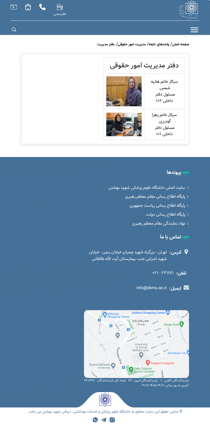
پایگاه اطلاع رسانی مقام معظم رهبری (155, 196)
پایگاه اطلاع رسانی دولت (165, 214)
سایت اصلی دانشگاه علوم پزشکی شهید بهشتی (146, 187)
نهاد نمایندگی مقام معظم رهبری (158, 223)
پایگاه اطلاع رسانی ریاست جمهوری (157, 205)
